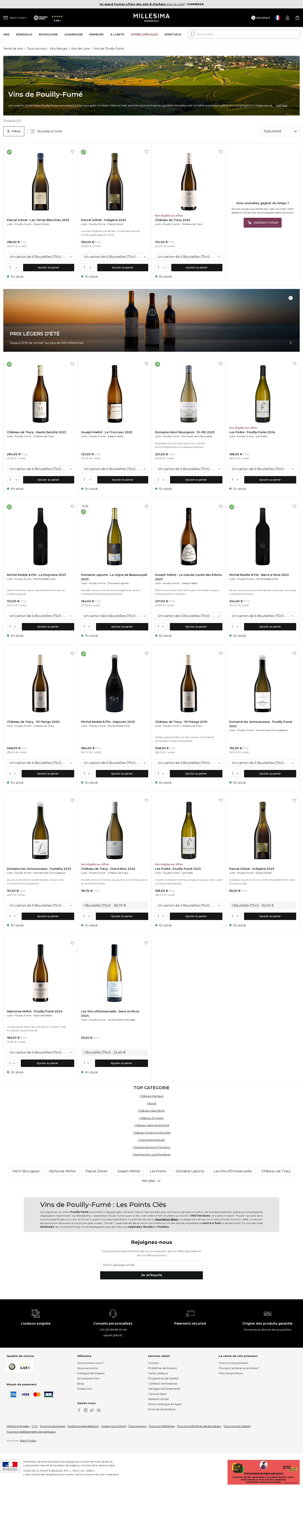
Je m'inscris (151, 1275)
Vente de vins (13, 48)
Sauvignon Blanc (167, 1219)
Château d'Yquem (151, 1118)
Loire (10, 224)
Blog (80, 1383)
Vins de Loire (80, 48)
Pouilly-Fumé (23, 224)
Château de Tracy (192, 224)
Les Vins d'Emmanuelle (121, 1019)
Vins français (58, 48)
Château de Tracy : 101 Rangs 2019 (181, 722)
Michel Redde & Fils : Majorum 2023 (108, 722)
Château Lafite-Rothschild (151, 1125)
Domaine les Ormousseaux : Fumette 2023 (39, 869)
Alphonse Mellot (42, 1015)
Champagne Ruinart (151, 1139)
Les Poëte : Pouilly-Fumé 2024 (252, 432)
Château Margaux (151, 1096)
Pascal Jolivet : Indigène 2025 (103, 220)
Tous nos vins (36, 48)
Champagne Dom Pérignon (151, 1147)
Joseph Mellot (116, 436)
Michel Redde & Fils (44, 578)
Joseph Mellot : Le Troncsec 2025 (106, 432)
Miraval (151, 1103)
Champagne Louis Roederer (152, 1154)
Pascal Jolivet (41, 224)
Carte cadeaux (158, 1373)
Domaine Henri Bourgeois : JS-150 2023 (185, 432)
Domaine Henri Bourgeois (197, 436)
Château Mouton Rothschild (151, 1132)
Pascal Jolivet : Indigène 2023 (251, 869)
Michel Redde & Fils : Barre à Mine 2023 (259, 575)
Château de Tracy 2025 (172, 220)
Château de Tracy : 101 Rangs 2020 (33, 722)
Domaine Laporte (118, 583)
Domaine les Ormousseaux (272, 730)
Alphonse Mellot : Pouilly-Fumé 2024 (34, 1011)
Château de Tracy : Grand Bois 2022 (108, 869)
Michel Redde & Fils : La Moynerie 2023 (36, 575)
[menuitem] (6, 34)
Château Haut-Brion (151, 1110)
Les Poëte (261, 436)
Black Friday (28, 1440)
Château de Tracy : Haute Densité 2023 (36, 432)
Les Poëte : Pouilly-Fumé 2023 (178, 869)
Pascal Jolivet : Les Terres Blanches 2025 (38, 220)
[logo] (152, 18)
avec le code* (142, 4)
